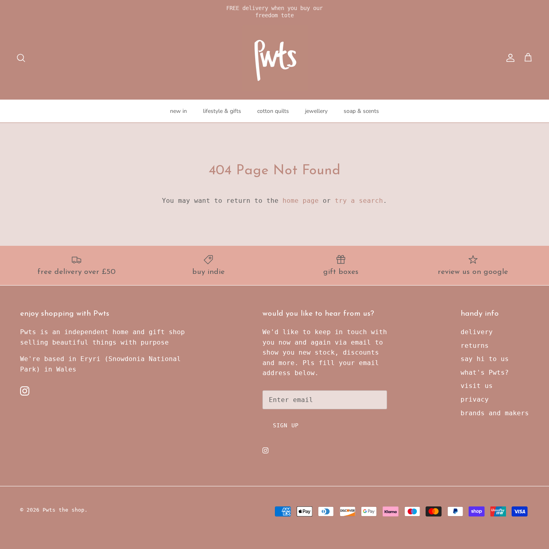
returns (475, 345)
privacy (475, 399)
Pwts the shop (63, 510)
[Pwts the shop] (275, 58)
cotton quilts (273, 111)
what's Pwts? (485, 372)
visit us (477, 386)
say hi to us (485, 359)
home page (301, 200)
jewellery (316, 111)
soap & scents (361, 111)
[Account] (508, 58)
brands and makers (495, 413)
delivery (477, 332)
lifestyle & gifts (222, 111)
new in (178, 111)
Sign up (286, 425)
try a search (359, 200)
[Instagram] (24, 391)
